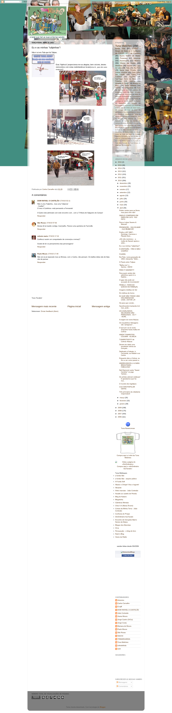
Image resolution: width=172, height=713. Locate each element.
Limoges (120, 110)
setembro (123, 192)
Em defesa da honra (126, 293)
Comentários (123, 686)
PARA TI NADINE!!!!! (126, 270)
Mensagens (122, 682)
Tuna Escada (134, 143)
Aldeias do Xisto (127, 123)
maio (122, 205)
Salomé (120, 636)
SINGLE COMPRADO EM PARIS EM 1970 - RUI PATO (128, 217)
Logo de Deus (132, 110)
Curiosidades (136, 96)
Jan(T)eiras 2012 (123, 90)
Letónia (135, 90)
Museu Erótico (129, 132)
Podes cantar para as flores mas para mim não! (129, 211)
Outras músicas (121, 72)
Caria (133, 74)
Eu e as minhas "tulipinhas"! (129, 246)
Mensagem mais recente (44, 306)
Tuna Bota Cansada (121, 143)
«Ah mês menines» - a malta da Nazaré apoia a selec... (129, 241)
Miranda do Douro (122, 83)
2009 (120, 408)
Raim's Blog (119, 534)
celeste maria (42, 236)
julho (122, 199)
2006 (120, 417)
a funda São (119, 476)
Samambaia (128, 88)
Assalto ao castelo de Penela (126, 494)
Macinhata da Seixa (120, 112)
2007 (120, 414)
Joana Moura (122, 616)
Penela (129, 66)
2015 (120, 165)
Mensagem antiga (101, 306)
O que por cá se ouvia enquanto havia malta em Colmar (129, 329)
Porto (138, 88)
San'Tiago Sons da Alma (125, 79)
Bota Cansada (119, 125)
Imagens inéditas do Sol (128, 290)
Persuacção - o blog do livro (125, 531)
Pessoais (124, 58)
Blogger (102, 707)
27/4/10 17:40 (53, 254)
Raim (116, 138)
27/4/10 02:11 (65, 201)
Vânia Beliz (118, 145)
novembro (124, 186)
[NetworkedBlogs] (128, 552)
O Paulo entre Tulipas (127, 262)
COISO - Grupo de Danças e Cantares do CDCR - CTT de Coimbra (127, 50)
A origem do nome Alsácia (128, 320)
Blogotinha (119, 499)
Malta (136, 94)
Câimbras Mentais (122, 503)
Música (137, 61)
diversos (118, 65)
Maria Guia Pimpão (128, 70)
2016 (120, 162)
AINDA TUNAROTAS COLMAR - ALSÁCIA (127, 335)
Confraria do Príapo (122, 514)
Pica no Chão (134, 136)
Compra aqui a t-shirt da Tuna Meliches (128, 457)
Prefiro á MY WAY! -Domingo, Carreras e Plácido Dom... (128, 234)
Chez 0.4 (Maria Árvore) (124, 506)
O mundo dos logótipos (127, 384)
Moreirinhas (118, 132)
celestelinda (122, 645)
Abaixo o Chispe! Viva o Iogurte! (127, 485)
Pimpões (118, 81)
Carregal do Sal (120, 101)
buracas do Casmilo (131, 121)
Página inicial (74, 306)
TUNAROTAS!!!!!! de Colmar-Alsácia (126, 340)
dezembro (124, 183)
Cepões (132, 77)
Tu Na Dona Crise (126, 138)
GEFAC (118, 88)
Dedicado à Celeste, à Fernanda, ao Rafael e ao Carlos (129, 353)
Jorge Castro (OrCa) (125, 619)
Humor (138, 101)
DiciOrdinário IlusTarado (124, 517)
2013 (120, 171)
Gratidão (122, 254)
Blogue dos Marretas (123, 525)
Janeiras (136, 58)
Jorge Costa (122, 623)
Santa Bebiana (130, 85)
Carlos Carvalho (48, 189)
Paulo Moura (42, 254)
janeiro (122, 404)
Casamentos (130, 125)
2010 (120, 180)
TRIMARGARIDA (124, 639)
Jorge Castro (136, 107)
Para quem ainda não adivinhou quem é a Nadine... (127, 275)
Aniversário (124, 61)
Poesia (136, 114)
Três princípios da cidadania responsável (129, 393)
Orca (117, 528)
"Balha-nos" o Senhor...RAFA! (125, 266)
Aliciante (118, 488)
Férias (128, 107)
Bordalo (126, 96)
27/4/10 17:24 (54, 236)
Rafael (120, 94)
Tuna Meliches (123, 45)
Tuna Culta (128, 94)
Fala (127, 68)
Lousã (136, 129)
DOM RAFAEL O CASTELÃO (48, 201)
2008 (120, 411)
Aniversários (128, 105)
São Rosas (41, 223)
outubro (123, 189)
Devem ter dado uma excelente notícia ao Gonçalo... (127, 346)
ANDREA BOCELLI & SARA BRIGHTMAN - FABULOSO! (129, 365)
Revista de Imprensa (121, 116)
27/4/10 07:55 (52, 223)
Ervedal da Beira (128, 127)
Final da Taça (119, 107)
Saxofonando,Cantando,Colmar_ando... (129, 307)
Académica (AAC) (121, 92)
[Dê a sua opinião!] (71, 189)
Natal (130, 134)
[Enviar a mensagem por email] (69, 189)
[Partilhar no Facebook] (75, 189)
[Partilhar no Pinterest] (77, 189)
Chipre (131, 101)
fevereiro (123, 401)
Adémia (132, 81)
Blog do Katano (121, 497)
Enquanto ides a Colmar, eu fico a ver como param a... (129, 359)
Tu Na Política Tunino (123, 140)
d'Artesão (126, 145)
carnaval (117, 123)
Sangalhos (122, 103)
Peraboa (125, 136)
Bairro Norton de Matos (130, 56)
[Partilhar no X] (73, 189)
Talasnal (134, 103)
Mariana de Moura (124, 626)
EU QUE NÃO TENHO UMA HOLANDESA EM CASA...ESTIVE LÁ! (129, 298)
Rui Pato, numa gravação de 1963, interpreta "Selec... (129, 258)
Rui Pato (137, 68)
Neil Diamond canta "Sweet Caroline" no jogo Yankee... (129, 372)
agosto (122, 195)
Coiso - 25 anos (135, 92)
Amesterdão (118, 105)
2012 (120, 174)
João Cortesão (127, 129)
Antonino (121, 600)
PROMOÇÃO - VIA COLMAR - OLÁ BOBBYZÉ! (129, 228)
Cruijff (120, 607)
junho (122, 202)
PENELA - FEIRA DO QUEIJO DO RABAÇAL (128, 286)
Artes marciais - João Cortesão (126, 490)
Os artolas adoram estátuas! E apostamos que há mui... (129, 379)
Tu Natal (135, 140)
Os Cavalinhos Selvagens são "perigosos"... (128, 324)
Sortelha (132, 116)
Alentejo (136, 123)
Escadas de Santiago (124, 99)
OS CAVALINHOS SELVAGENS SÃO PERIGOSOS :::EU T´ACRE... (127, 314)
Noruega (131, 112)
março (122, 397)
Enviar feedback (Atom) (49, 311)
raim (119, 649)
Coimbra (118, 77)
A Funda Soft (120, 481)
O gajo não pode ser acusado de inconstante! (129, 281)
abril (121, 208)
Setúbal (135, 99)
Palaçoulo (118, 96)
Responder (41, 216)
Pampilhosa (128, 114)
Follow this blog (128, 555)
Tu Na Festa (136, 138)
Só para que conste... (127, 303)
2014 (120, 168)
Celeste (136, 105)
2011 (120, 177)
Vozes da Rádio (128, 63)
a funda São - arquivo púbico (126, 479)
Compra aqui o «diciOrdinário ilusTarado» (128, 468)
